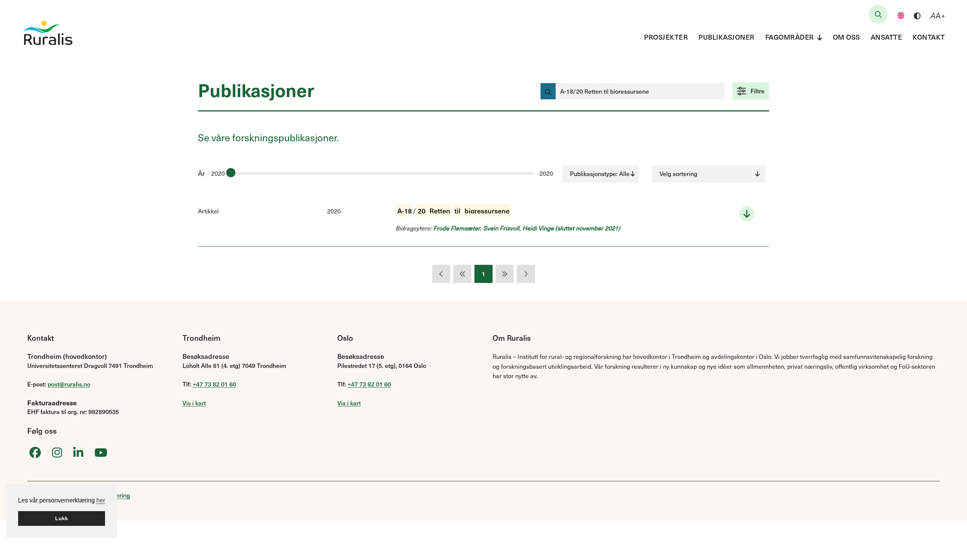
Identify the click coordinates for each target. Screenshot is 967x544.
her (100, 500)
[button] (750, 91)
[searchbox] (878, 14)
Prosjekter (666, 37)
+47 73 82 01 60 (214, 383)
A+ (937, 15)
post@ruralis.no (69, 383)
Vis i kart (194, 402)
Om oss (846, 37)
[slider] (230, 172)
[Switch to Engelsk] (900, 15)
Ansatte (886, 37)
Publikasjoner (726, 37)
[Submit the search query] (548, 91)
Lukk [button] (61, 518)
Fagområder (789, 37)
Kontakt (929, 37)
